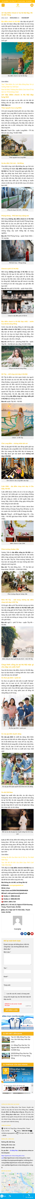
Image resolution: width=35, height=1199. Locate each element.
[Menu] (3, 5)
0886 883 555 (26, 1130)
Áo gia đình (5, 1)
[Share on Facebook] (22, 933)
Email (6, 976)
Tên (5, 968)
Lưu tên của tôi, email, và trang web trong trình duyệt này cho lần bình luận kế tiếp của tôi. (17, 996)
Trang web (7, 985)
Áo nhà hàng (21, 1)
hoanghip (25, 18)
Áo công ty (13, 1)
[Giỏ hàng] (31, 5)
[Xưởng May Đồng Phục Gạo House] (17, 5)
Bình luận (7, 952)
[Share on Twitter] (25, 933)
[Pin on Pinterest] (32, 933)
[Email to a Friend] (28, 933)
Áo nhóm (28, 1)
